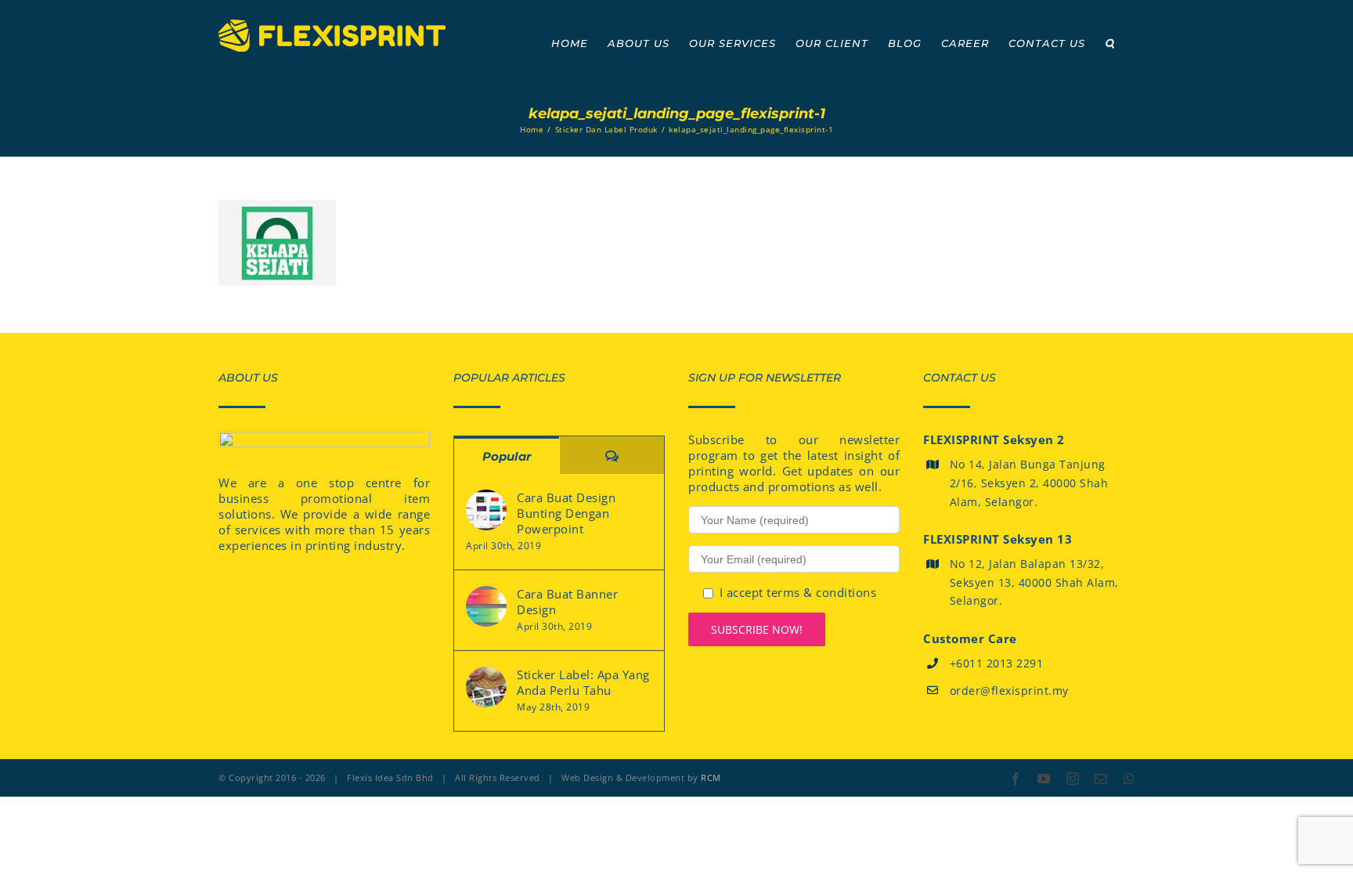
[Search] (1110, 43)
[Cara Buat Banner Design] (486, 606)
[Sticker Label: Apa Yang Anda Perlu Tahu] (486, 687)
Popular (506, 456)
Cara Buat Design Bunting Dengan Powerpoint (566, 513)
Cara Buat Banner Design (567, 601)
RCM (711, 777)
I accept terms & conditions (798, 592)
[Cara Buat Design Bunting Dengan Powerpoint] (486, 510)
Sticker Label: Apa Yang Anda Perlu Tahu (583, 682)
